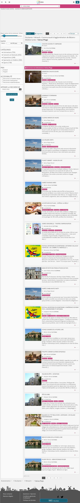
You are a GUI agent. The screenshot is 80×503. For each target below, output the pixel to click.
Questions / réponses (29, 494)
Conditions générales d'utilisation (29, 497)
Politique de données (29, 500)
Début (3, 43)
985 (54, 500)
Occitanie (28, 37)
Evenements (5, 481)
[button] (12, 95)
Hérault (37, 37)
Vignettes (38, 33)
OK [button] (20, 89)
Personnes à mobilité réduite (12, 79)
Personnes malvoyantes (10, 80)
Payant (5, 72)
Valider (11, 99)
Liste (28, 33)
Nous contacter (7, 494)
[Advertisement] (40, 21)
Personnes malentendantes (11, 82)
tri (69, 33)
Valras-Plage (39, 481)
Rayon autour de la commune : (10, 33)
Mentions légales (8, 496)
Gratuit (5, 70)
